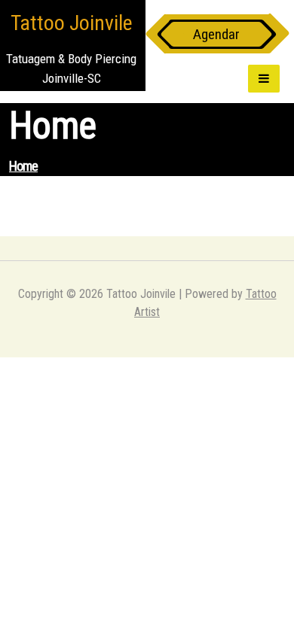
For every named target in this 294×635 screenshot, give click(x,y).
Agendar (216, 34)
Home (23, 166)
